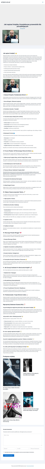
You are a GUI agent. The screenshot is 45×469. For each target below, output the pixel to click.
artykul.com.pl (5, 2)
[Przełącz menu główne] (43, 2)
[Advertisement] (22, 15)
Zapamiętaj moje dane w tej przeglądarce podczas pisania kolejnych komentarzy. (19, 452)
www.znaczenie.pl (30, 465)
